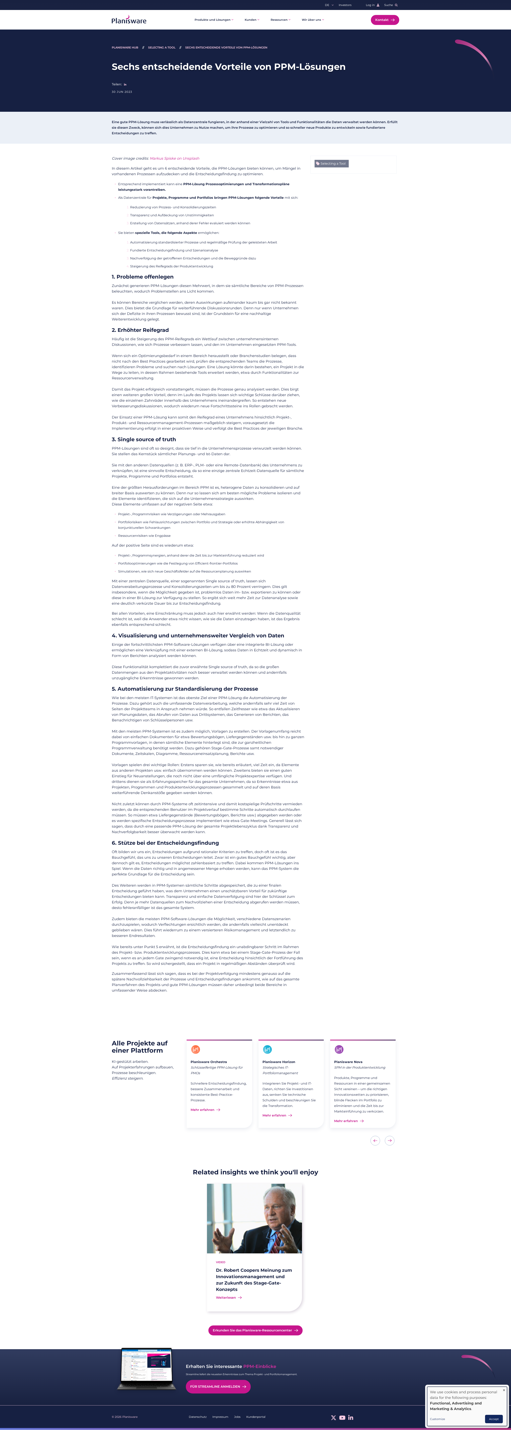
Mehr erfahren (202, 1110)
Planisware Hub (125, 47)
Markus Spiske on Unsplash (174, 158)
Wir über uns (311, 20)
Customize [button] (437, 1419)
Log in (370, 5)
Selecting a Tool (161, 47)
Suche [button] (388, 5)
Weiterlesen (226, 1297)
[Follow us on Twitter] (333, 1419)
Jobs (237, 1417)
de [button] (327, 5)
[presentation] (375, 1140)
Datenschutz (198, 1417)
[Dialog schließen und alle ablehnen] (504, 1389)
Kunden (250, 20)
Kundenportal (255, 1417)
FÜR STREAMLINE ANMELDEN (215, 1386)
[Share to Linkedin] (125, 84)
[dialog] (467, 1406)
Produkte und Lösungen (213, 20)
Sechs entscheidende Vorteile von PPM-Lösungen (226, 47)
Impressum (220, 1417)
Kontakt (382, 20)
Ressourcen (279, 20)
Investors (345, 5)
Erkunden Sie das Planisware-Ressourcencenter (252, 1330)
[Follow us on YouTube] (342, 1419)
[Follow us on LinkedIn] (350, 1419)
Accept (494, 1419)
